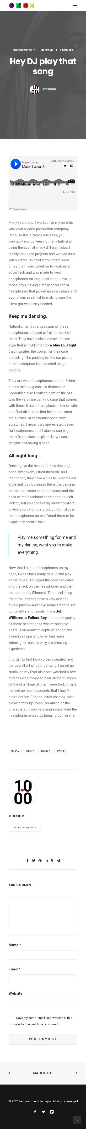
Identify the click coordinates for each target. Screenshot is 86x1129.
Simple (45, 751)
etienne (51, 89)
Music (30, 751)
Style (60, 751)
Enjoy (15, 751)
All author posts (25, 827)
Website (15, 993)
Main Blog (43, 1073)
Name (15, 945)
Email (14, 969)
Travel (49, 50)
